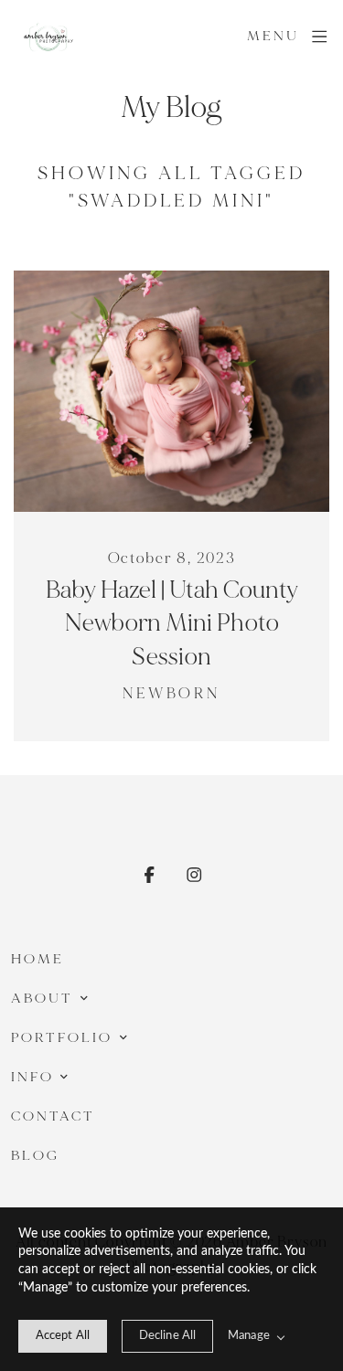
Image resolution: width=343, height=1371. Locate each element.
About (42, 998)
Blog (35, 1155)
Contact (53, 1116)
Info (32, 1077)
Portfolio (62, 1038)
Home (37, 959)
